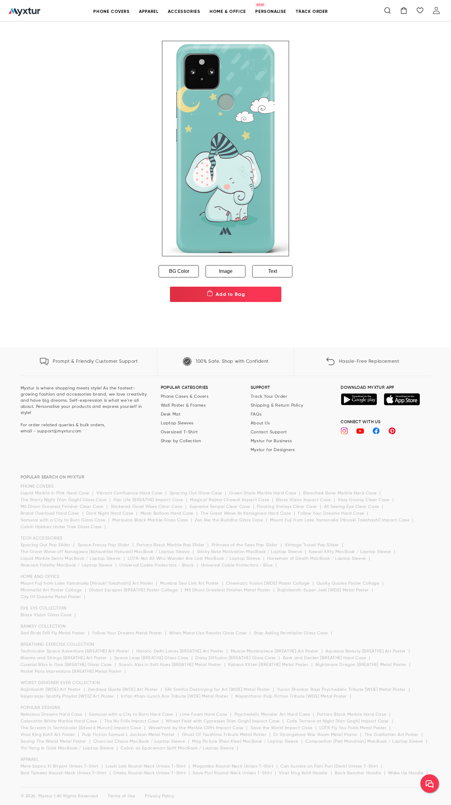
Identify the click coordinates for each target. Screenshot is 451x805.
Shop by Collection (181, 441)
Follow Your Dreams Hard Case (331, 513)
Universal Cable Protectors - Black (157, 565)
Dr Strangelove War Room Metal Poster (316, 735)
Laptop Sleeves (177, 423)
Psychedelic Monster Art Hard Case (272, 714)
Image (226, 271)
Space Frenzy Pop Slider (104, 545)
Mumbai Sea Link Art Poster (190, 583)
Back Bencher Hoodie (359, 773)
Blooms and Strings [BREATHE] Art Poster (65, 658)
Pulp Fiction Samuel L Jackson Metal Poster (129, 735)
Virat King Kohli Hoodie (304, 773)
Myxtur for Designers (273, 450)
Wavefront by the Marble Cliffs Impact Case (196, 728)
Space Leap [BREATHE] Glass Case (152, 658)
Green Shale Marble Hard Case (263, 493)
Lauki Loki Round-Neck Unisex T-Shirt (146, 766)
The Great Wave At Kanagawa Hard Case (246, 513)
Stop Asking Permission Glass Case (291, 633)
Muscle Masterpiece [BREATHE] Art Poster (275, 651)
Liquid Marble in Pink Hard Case (56, 493)
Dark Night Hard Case (110, 513)
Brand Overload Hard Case (51, 513)
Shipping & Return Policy (277, 405)
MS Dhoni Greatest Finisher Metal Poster (228, 590)
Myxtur (45, 796)
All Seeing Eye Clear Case (352, 507)
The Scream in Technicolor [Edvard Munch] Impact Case (82, 728)
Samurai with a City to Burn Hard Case (131, 714)
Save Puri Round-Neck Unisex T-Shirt (233, 773)
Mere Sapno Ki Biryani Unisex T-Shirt (60, 766)
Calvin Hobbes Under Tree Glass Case (62, 527)
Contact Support (269, 432)
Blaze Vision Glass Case (47, 615)
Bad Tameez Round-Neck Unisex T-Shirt (64, 773)
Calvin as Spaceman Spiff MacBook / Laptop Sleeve (178, 748)
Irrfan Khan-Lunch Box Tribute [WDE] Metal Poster (175, 696)
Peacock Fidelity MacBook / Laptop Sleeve (67, 565)
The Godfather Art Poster (392, 735)
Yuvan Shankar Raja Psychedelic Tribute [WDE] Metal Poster (342, 689)
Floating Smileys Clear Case (287, 507)
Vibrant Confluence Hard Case (130, 493)
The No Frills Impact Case (132, 721)
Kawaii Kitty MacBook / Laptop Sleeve (350, 552)
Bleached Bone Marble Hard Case (340, 493)
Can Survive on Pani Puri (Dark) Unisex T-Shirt (330, 766)
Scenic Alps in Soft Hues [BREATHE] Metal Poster (171, 665)
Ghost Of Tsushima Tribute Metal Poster (225, 735)
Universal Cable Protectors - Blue (237, 565)
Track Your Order (269, 396)
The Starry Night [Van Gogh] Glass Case (64, 500)
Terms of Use (121, 796)
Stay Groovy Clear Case (364, 500)
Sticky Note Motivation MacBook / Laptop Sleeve (250, 552)
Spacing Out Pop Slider (46, 545)
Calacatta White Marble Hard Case (60, 721)
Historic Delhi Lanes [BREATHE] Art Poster (180, 651)
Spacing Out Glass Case (197, 493)
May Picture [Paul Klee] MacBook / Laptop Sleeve (246, 741)
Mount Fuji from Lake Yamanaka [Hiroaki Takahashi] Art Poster (88, 583)
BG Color (179, 271)
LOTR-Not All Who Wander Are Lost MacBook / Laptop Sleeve (195, 558)
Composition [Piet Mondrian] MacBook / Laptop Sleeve (364, 741)
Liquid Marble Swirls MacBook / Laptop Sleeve (71, 558)
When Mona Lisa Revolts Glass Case (208, 633)
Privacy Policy (159, 796)
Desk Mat (171, 414)
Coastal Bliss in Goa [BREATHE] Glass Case (67, 665)
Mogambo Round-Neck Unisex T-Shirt (234, 766)
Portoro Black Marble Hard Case (352, 714)
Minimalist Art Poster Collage (52, 590)
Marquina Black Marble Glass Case (150, 520)
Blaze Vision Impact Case (304, 500)
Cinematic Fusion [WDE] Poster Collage (268, 583)
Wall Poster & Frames (183, 405)
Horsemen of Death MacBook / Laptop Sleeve (317, 558)
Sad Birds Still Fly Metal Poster (54, 633)
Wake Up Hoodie (406, 773)
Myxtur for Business (271, 441)
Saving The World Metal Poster (54, 741)
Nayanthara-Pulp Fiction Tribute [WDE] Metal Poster (292, 696)
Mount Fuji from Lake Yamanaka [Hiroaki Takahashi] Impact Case (340, 520)
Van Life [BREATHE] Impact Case (149, 500)
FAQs (256, 414)
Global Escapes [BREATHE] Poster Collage (134, 590)
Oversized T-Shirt (179, 432)
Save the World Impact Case (282, 728)
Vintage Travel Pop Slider (313, 545)
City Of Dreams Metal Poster (52, 597)
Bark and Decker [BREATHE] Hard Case (325, 658)
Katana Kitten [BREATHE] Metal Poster (269, 665)
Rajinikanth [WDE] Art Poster (51, 689)
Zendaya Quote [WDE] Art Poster (123, 689)
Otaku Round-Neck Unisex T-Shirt (150, 773)
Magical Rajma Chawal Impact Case (230, 500)
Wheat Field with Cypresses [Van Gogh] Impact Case (223, 721)
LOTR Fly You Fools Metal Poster (353, 728)
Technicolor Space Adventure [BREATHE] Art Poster (76, 651)
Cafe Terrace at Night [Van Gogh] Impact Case (338, 721)
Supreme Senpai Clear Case (220, 507)
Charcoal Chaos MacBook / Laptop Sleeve (140, 741)
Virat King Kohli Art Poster (49, 735)
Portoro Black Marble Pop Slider (171, 545)
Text (272, 271)
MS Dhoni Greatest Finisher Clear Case (63, 507)
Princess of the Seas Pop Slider (245, 545)
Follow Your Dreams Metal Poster (128, 633)
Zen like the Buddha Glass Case (229, 520)
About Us (260, 423)
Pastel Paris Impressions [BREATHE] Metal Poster (72, 671)
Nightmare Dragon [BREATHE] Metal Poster (361, 665)
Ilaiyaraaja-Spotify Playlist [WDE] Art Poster (68, 696)
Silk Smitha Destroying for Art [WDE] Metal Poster (218, 689)
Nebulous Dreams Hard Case (52, 714)
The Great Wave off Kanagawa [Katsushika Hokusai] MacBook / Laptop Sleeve (106, 552)
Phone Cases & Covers (185, 396)
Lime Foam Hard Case (204, 714)
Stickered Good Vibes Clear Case (147, 507)
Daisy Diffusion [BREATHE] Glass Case (236, 658)
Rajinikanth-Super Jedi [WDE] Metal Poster (323, 590)
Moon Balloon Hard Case (168, 513)
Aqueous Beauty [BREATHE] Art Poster (366, 651)
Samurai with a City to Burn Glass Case (64, 520)
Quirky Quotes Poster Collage (349, 583)
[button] (111, 15)
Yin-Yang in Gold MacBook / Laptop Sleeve (68, 748)
